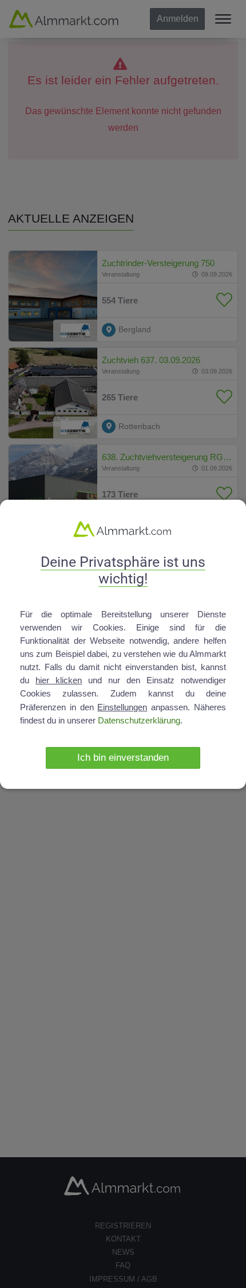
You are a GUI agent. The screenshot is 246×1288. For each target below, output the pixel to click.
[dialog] (123, 644)
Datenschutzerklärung (139, 720)
